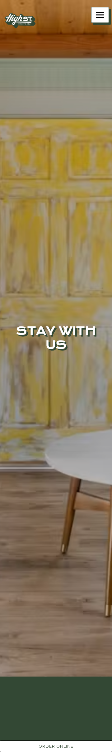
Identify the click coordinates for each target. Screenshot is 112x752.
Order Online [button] (56, 746)
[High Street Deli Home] (20, 20)
